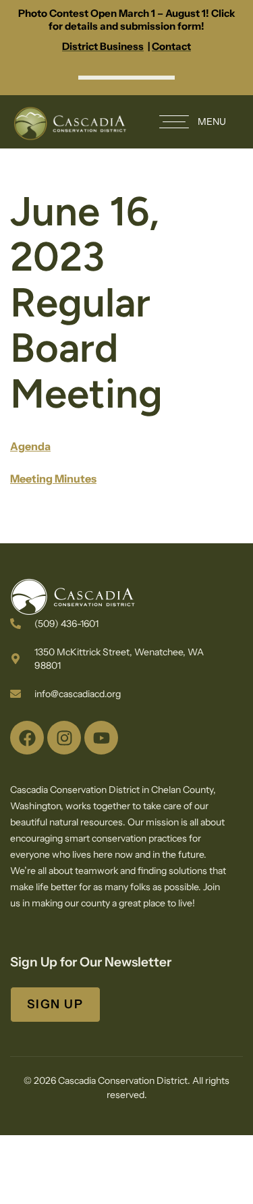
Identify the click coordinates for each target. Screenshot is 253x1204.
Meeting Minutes (53, 478)
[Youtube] (101, 738)
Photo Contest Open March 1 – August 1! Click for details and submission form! (126, 19)
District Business (103, 46)
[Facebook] (27, 738)
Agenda (30, 446)
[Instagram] (64, 738)
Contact (171, 46)
